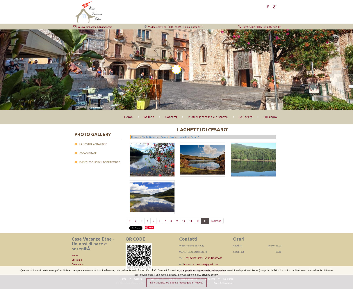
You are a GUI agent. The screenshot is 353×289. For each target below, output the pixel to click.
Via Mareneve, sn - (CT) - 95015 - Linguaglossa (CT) (175, 27)
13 (205, 221)
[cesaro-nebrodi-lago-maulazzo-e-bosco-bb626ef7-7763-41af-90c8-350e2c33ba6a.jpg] (253, 159)
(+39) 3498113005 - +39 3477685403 (261, 27)
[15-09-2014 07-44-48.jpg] (152, 159)
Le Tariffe (245, 117)
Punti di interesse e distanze (208, 117)
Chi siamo (270, 117)
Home (128, 117)
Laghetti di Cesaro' (189, 137)
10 (183, 221)
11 (190, 221)
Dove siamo (78, 264)
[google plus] (275, 7)
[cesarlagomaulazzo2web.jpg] (202, 159)
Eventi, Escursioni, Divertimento (99, 162)
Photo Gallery (149, 137)
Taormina (216, 221)
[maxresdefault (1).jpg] (152, 197)
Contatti (171, 117)
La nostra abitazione (93, 144)
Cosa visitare (88, 153)
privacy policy (210, 274)
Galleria (149, 117)
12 (198, 221)
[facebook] (268, 7)
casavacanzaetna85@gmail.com (95, 27)
